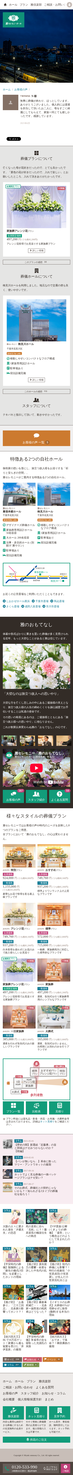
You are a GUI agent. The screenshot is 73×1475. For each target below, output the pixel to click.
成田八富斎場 (32, 606)
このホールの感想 (35, 391)
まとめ (49, 1399)
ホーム (7, 89)
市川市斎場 (52, 606)
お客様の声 (21, 89)
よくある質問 (45, 1387)
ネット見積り (47, 1121)
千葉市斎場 (41, 601)
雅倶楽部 (36, 4)
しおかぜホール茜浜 (18, 601)
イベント (53, 1359)
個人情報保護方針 (30, 1399)
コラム (13, 1365)
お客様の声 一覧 (35, 442)
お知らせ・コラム (54, 1393)
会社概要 (9, 1399)
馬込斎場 (59, 601)
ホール (13, 4)
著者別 (31, 1365)
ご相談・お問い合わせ (58, 4)
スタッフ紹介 (30, 1393)
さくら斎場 (12, 606)
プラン (24, 4)
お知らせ (33, 1359)
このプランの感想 (36, 262)
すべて (13, 1359)
